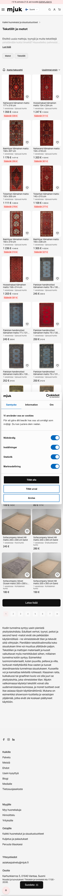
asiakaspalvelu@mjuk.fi (15, 862)
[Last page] (57, 613)
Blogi (5, 778)
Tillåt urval (31, 488)
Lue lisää (6, 47)
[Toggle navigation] (3, 9)
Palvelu (6, 757)
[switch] (55, 447)
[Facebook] (3, 739)
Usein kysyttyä (10, 773)
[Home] (14, 9)
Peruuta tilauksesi (12, 844)
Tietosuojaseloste (12, 789)
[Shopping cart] (59, 9)
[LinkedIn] (13, 739)
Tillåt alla (31, 479)
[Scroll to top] (6, 890)
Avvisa (31, 498)
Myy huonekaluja (11, 810)
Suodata (30, 884)
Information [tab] (31, 404)
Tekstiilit (21, 55)
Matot (8, 55)
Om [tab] (52, 404)
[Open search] (49, 9)
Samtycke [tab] (11, 404)
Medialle (7, 784)
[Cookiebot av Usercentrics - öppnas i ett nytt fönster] (46, 396)
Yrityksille (7, 820)
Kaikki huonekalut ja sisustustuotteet (20, 22)
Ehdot (5, 768)
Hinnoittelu (8, 815)
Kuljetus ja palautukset (15, 839)
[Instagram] (8, 739)
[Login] (54, 9)
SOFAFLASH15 (45, 2)
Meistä (6, 762)
